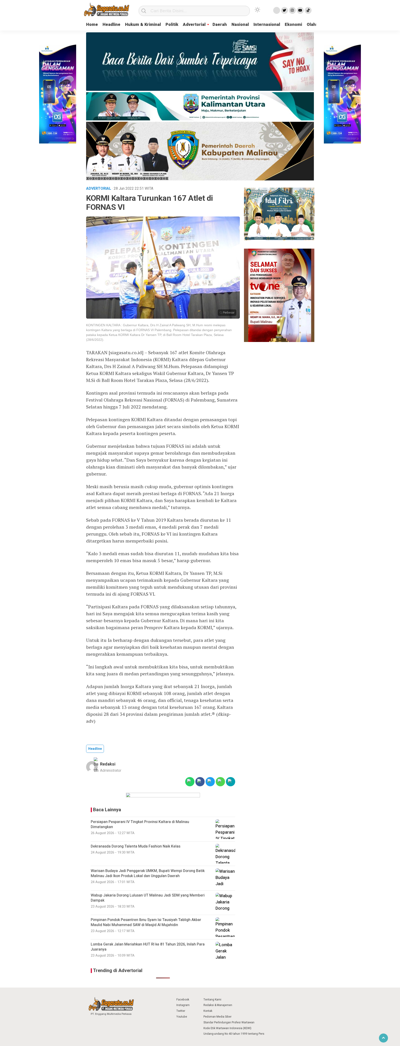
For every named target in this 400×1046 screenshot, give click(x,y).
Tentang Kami (212, 999)
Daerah (219, 24)
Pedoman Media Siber (217, 1017)
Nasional (240, 24)
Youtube (181, 1017)
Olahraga (316, 24)
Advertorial (194, 24)
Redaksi (108, 764)
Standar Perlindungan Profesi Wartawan (228, 1022)
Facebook (182, 999)
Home (92, 24)
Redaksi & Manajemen (217, 1005)
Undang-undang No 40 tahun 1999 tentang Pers (233, 1034)
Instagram (183, 1005)
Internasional (266, 24)
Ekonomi (293, 24)
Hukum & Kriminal (143, 24)
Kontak (207, 1011)
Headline (111, 24)
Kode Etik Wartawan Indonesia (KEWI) (227, 1028)
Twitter (180, 1011)
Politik (172, 24)
